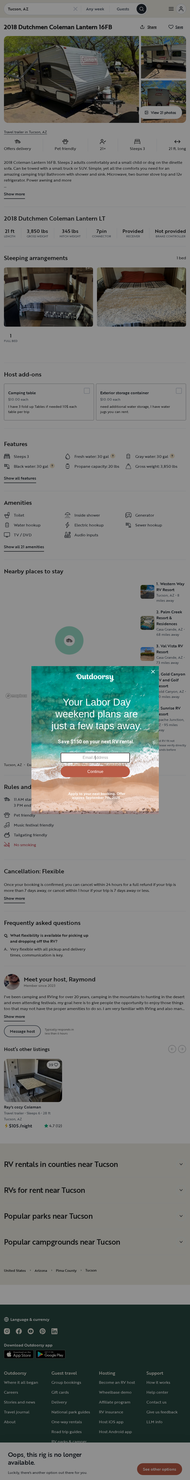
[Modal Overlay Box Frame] (95, 740)
